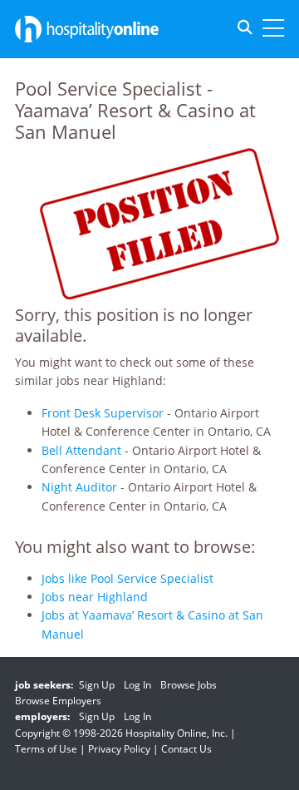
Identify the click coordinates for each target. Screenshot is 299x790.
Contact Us (186, 749)
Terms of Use (46, 749)
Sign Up (97, 685)
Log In (137, 685)
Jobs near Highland (95, 597)
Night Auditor (79, 487)
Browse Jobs (188, 685)
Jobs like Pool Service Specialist (127, 578)
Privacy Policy (119, 749)
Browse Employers (58, 701)
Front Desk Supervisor (103, 413)
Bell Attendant (81, 450)
